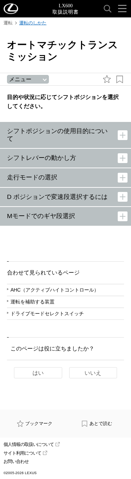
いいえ (93, 373)
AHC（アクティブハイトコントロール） (54, 290)
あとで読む (100, 423)
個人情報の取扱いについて (28, 444)
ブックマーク (38, 423)
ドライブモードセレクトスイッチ (47, 313)
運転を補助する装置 (32, 301)
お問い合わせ (16, 461)
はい (38, 373)
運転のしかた (32, 22)
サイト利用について (22, 453)
